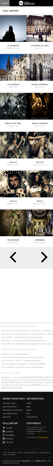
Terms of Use (40, 461)
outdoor (5, 385)
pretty (43, 385)
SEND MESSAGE (43, 437)
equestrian (42, 380)
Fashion (4, 382)
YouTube (9, 442)
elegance (33, 380)
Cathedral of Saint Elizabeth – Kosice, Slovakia (40, 46)
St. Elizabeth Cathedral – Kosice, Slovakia (13, 46)
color (19, 380)
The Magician (13, 240)
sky (47, 385)
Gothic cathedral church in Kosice (39, 85)
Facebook (9, 432)
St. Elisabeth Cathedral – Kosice (13, 85)
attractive (16, 378)
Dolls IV (13, 162)
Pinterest (9, 439)
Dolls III (39, 162)
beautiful (40, 377)
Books (29, 410)
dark (28, 380)
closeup (13, 380)
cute (24, 380)
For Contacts (32, 417)
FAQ (27, 413)
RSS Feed (11, 455)
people (21, 385)
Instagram (9, 435)
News (28, 407)
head (25, 382)
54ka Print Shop (9, 403)
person (28, 385)
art (9, 377)
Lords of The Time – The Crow (13, 123)
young (19, 387)
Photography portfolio (13, 410)
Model (46, 382)
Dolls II (13, 201)
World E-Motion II (40, 123)
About (29, 403)
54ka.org (25, 461)
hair (21, 382)
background (27, 377)
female (12, 382)
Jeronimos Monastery (40, 240)
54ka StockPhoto (10, 407)
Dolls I (40, 201)
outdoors (14, 385)
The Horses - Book (10, 413)
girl (18, 382)
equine (50, 380)
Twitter (9, 428)
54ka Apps (6, 417)
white (4, 387)
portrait (35, 385)
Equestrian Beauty (31, 452)
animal (4, 377)
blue (3, 380)
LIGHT (35, 382)
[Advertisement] (26, 295)
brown (7, 380)
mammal (41, 382)
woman (11, 388)
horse (30, 382)
